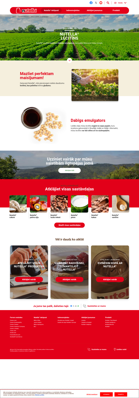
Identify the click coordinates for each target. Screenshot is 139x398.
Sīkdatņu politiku (39, 395)
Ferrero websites (16, 317)
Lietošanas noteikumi (24, 351)
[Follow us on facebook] (91, 2)
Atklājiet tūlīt (69, 170)
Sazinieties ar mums (96, 306)
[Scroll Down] (69, 60)
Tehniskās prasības (41, 349)
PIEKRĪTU (121, 394)
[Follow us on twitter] (96, 2)
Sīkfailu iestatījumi (91, 394)
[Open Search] (107, 2)
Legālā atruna (32, 351)
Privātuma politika (50, 349)
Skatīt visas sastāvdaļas (69, 225)
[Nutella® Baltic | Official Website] (26, 10)
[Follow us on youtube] (100, 2)
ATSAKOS (106, 394)
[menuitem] (51, 10)
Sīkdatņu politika (32, 349)
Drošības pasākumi (14, 351)
